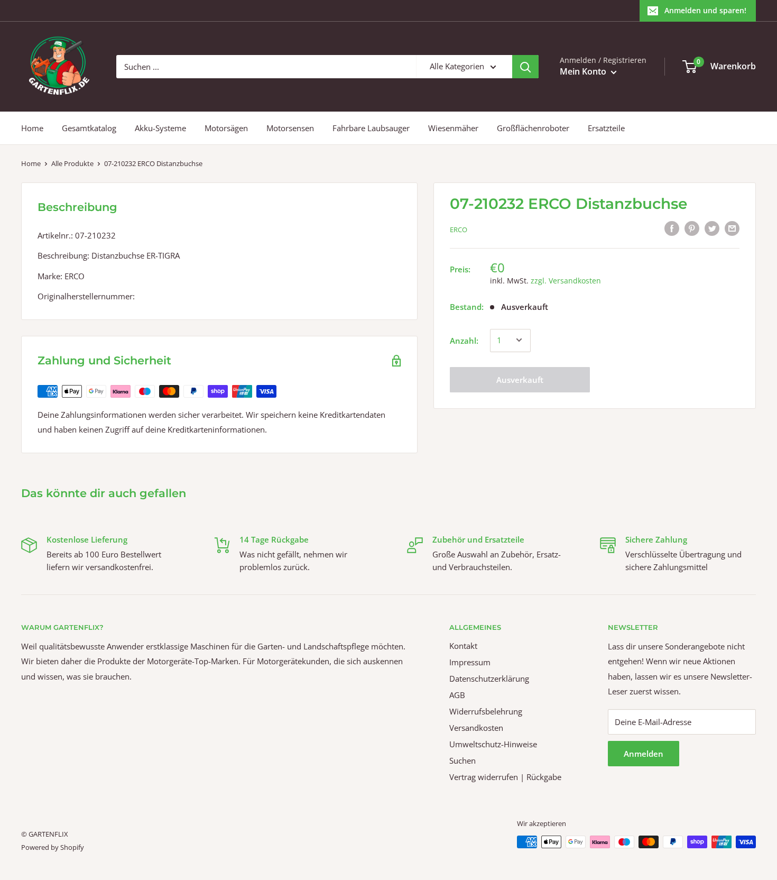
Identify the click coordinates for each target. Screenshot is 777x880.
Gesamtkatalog (89, 128)
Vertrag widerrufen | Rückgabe (505, 777)
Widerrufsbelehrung (485, 711)
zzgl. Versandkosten (566, 280)
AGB (457, 695)
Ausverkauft (519, 379)
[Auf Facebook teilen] (671, 228)
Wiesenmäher (453, 128)
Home (32, 128)
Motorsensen (290, 128)
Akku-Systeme (160, 128)
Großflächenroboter (533, 128)
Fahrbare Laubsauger (371, 128)
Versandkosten (476, 727)
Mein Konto (584, 71)
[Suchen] (525, 66)
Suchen (462, 760)
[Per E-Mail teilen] (732, 228)
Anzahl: (464, 340)
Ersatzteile (606, 128)
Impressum (470, 662)
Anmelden (643, 753)
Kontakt (463, 645)
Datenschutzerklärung (489, 678)
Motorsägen (226, 128)
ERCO (458, 229)
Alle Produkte (72, 163)
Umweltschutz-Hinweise (493, 744)
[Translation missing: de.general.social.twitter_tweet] (712, 228)
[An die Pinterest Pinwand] (691, 228)
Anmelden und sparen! (705, 10)
